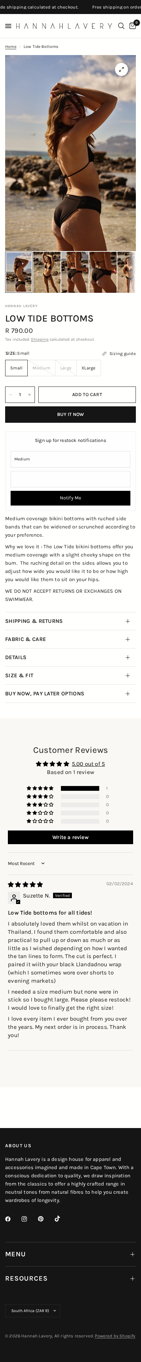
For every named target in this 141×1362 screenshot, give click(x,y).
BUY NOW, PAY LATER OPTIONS (44, 693)
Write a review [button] (70, 837)
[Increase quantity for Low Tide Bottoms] (29, 395)
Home (10, 46)
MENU (15, 1254)
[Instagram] (29, 1219)
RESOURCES (26, 1278)
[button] (40, 788)
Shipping (39, 339)
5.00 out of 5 (88, 763)
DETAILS (15, 657)
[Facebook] (12, 1219)
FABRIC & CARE (25, 639)
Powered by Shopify (115, 1335)
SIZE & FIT (19, 675)
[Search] (121, 26)
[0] (131, 26)
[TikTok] (62, 1218)
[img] (25, 884)
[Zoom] (121, 69)
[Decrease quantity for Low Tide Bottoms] (10, 395)
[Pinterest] (45, 1219)
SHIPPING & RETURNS (34, 621)
